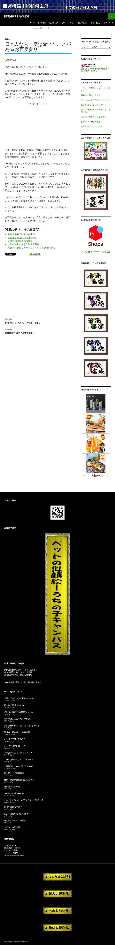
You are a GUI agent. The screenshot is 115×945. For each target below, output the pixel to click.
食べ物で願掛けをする (14, 793)
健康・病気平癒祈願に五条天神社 (19, 780)
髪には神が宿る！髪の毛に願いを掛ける (22, 725)
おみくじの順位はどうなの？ (17, 813)
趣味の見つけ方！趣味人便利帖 (18, 675)
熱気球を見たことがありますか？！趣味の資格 (31, 247)
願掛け (7, 39)
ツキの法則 (42, 23)
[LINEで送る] (35, 254)
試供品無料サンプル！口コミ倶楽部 (20, 669)
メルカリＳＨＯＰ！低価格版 (97, 251)
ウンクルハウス (11, 845)
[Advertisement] (38, 125)
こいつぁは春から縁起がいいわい (95, 100)
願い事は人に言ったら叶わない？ (95, 104)
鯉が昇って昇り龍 (12, 786)
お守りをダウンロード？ (92, 126)
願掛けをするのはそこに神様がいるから (22, 321)
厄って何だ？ (53, 23)
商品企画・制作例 (12, 848)
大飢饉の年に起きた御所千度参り (25, 244)
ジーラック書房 (11, 853)
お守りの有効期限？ (13, 827)
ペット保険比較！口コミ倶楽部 (18, 672)
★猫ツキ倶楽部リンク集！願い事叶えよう (23, 682)
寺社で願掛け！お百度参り (21, 241)
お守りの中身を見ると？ (92, 121)
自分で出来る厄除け (13, 807)
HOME (32, 23)
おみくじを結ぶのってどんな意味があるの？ (23, 800)
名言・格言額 (95, 23)
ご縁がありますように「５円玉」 (19, 759)
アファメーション (68, 23)
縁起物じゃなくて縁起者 (15, 820)
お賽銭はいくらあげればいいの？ (19, 766)
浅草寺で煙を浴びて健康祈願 (93, 117)
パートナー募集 (11, 850)
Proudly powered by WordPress (16, 942)
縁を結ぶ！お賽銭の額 (14, 773)
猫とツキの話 (82, 23)
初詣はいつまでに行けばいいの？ (19, 752)
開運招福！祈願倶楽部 (16, 16)
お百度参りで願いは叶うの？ (22, 237)
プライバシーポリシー (14, 855)
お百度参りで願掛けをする (21, 234)
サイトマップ (108, 23)
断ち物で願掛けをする (91, 95)
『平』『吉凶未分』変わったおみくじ (21, 698)
